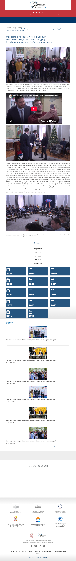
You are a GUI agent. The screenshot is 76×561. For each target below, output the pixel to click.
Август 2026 (38, 249)
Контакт (60, 15)
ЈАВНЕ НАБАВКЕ (46, 551)
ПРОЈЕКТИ (37, 551)
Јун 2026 (38, 256)
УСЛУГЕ (38, 553)
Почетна (16, 15)
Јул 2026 (38, 252)
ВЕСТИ (24, 551)
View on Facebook (38, 492)
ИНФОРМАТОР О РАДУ (60, 551)
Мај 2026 (38, 259)
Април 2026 (38, 263)
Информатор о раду (50, 15)
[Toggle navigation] (70, 20)
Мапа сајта (33, 15)
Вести (14, 27)
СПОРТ (30, 551)
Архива (40, 15)
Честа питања (24, 15)
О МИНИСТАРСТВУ (15, 551)
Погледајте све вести (62, 447)
